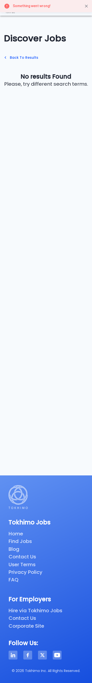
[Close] (86, 6)
